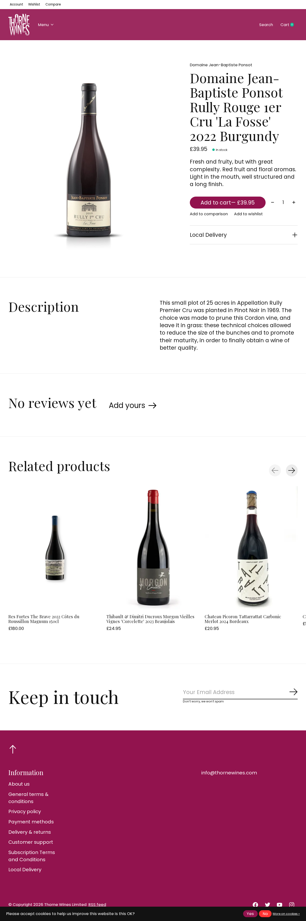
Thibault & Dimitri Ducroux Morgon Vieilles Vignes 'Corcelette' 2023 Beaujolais (150, 618)
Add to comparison (209, 214)
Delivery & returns (29, 832)
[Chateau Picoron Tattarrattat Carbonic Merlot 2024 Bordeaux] (251, 548)
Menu (43, 25)
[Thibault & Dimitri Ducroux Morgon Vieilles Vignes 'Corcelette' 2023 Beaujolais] (152, 548)
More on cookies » (286, 914)
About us (19, 784)
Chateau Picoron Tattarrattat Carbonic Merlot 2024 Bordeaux (243, 618)
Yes (250, 913)
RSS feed (97, 904)
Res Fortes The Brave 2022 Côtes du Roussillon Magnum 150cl (43, 618)
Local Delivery (24, 869)
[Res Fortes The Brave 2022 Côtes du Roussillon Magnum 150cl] (54, 548)
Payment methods (31, 821)
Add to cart (228, 202)
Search (266, 25)
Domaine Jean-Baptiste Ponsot (221, 65)
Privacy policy (24, 811)
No (265, 913)
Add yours (127, 405)
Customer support (30, 842)
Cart (289, 25)
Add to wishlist (248, 214)
